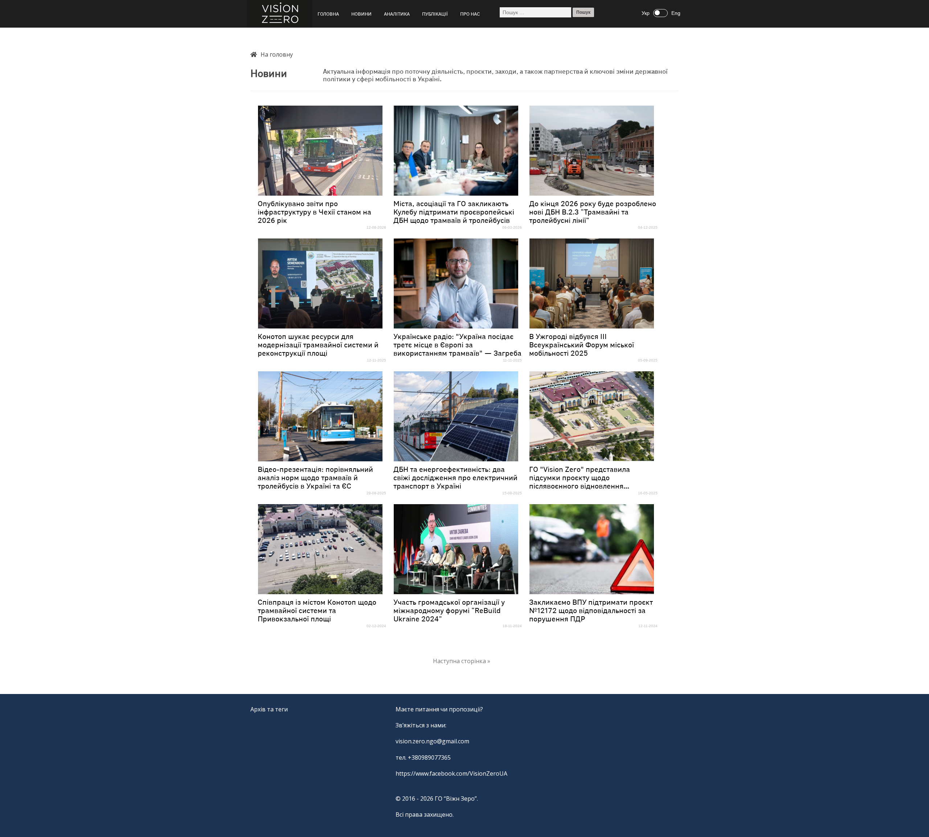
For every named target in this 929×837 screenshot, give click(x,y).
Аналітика (397, 14)
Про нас (470, 14)
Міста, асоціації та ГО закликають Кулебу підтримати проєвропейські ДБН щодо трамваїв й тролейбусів (453, 212)
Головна (328, 14)
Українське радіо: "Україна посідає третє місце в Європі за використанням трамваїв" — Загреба (457, 345)
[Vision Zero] (279, 14)
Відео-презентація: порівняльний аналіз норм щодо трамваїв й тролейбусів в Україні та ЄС (315, 478)
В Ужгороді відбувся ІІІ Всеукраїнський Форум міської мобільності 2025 (581, 345)
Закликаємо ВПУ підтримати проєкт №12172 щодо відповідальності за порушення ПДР (591, 610)
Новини (361, 14)
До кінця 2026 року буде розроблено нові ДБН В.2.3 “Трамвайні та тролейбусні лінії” (592, 212)
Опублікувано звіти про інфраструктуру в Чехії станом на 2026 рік (314, 212)
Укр (646, 13)
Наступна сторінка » (461, 661)
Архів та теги (269, 709)
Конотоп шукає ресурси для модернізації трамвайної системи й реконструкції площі (318, 345)
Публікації (435, 14)
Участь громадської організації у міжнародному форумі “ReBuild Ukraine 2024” (449, 610)
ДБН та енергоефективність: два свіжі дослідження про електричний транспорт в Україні (455, 478)
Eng (675, 13)
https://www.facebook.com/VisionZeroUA (451, 773)
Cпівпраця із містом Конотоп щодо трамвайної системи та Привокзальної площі (317, 610)
